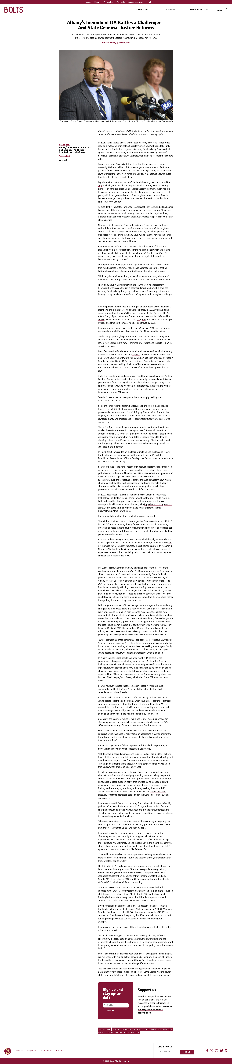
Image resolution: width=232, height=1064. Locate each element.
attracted (144, 216)
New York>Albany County (156, 1029)
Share (62, 160)
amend (136, 479)
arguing (142, 319)
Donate (97, 2)
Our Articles (61, 1050)
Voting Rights (170, 10)
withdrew (143, 284)
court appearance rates (118, 555)
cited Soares (146, 458)
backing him (124, 364)
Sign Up (110, 1011)
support (128, 195)
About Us (19, 1050)
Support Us (31, 1050)
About (88, 2)
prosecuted (143, 574)
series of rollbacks (121, 216)
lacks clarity (108, 418)
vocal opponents (135, 210)
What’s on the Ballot (199, 10)
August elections (135, 2)
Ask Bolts (121, 2)
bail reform (104, 1029)
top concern (150, 501)
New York (138, 1029)
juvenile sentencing (122, 1029)
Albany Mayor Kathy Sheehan (151, 361)
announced (103, 781)
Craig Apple (129, 357)
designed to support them (154, 785)
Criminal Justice (142, 10)
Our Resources (46, 1050)
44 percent (118, 661)
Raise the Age (161, 405)
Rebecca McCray (109, 43)
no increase (127, 549)
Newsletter (108, 2)
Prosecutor (133, 1032)
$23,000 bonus (156, 309)
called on (122, 452)
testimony (151, 188)
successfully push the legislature (114, 479)
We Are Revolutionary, (141, 571)
